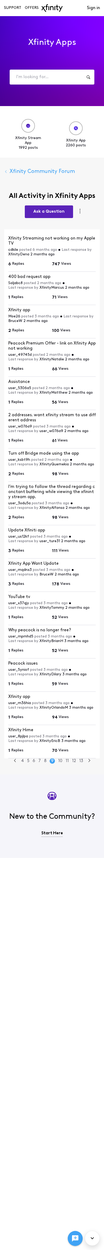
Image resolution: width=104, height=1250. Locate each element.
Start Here (52, 833)
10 (60, 761)
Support (12, 8)
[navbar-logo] (52, 8)
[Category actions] (80, 212)
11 (67, 761)
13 (81, 761)
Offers (32, 8)
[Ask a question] (75, 1238)
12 (74, 761)
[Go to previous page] (15, 761)
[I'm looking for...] (88, 77)
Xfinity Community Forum (42, 171)
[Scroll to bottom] (92, 1238)
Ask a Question (49, 211)
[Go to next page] (89, 761)
